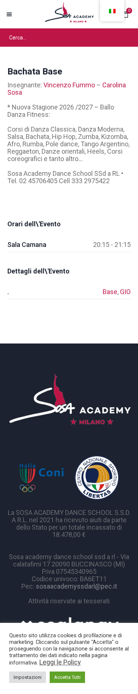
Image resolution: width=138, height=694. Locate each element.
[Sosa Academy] (69, 14)
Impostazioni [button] (28, 677)
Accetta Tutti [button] (67, 677)
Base (110, 292)
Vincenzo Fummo (69, 85)
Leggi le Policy (60, 662)
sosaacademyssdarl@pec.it (76, 586)
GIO (125, 292)
